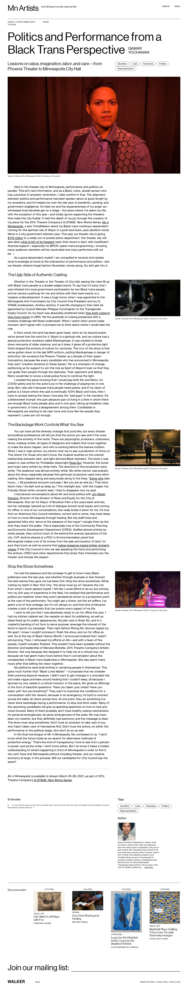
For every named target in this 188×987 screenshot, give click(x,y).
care (135, 63)
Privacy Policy (162, 982)
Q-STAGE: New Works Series (53, 780)
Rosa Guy (75, 462)
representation (126, 68)
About (37, 982)
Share (46, 22)
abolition (122, 63)
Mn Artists (23, 8)
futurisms (148, 63)
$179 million (15, 238)
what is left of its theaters (37, 242)
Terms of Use (174, 982)
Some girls (96, 478)
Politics (163, 63)
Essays (11, 22)
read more (149, 867)
